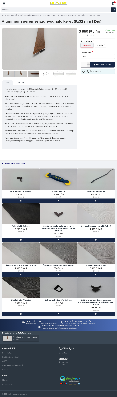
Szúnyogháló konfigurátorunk (16, 140)
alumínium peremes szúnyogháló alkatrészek (29, 133)
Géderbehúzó (58, 191)
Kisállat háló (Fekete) (21, 300)
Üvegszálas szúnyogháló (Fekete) (58, 265)
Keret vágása (86, 41)
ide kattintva (55, 140)
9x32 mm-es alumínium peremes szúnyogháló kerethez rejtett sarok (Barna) (58, 228)
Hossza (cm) (86, 52)
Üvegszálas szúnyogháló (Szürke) (20, 265)
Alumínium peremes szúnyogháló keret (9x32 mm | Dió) (25, 337)
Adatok (20, 83)
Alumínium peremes (49, 15)
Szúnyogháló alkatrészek (29, 15)
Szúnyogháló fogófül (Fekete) (58, 300)
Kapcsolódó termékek (13, 164)
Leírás (8, 83)
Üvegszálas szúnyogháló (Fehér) (96, 226)
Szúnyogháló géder (96, 191)
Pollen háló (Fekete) (21, 226)
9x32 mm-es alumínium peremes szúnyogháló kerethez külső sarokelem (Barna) (96, 302)
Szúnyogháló (12, 15)
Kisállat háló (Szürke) (96, 265)
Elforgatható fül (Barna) (21, 191)
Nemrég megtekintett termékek (16, 333)
